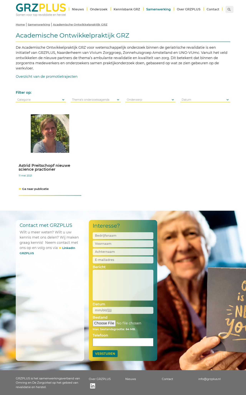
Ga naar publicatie (35, 189)
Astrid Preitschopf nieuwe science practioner (44, 167)
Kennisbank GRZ (127, 9)
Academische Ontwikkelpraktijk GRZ (80, 24)
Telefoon (100, 335)
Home (20, 24)
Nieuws (78, 9)
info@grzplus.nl (209, 379)
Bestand (100, 317)
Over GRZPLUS (188, 9)
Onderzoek (98, 9)
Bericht (99, 267)
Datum (99, 304)
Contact (213, 9)
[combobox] (41, 99)
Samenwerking (158, 9)
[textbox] (41, 99)
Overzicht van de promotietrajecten (46, 76)
